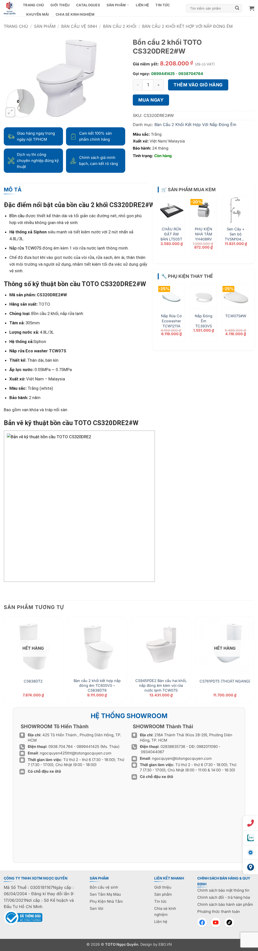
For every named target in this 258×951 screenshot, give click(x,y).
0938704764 (190, 73)
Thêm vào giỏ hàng (198, 84)
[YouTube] (215, 922)
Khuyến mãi (37, 14)
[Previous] (163, 223)
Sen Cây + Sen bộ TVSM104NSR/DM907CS (235, 234)
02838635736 (173, 746)
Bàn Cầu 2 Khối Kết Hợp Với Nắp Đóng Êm (187, 26)
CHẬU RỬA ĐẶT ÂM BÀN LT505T (171, 234)
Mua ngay (151, 100)
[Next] (243, 223)
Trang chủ (33, 5)
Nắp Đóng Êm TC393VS (203, 321)
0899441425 (163, 73)
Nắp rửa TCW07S (25, 248)
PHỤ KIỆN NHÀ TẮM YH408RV (203, 234)
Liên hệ (142, 5)
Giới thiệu (60, 5)
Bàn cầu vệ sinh (79, 26)
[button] (251, 8)
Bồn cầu (16, 215)
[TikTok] (229, 922)
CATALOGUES (88, 5)
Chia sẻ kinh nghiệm (75, 14)
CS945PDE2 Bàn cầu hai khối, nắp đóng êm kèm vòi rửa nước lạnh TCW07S (161, 685)
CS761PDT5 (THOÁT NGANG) (225, 681)
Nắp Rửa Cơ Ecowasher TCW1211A (171, 321)
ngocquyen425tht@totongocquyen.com (75, 753)
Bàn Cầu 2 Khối (119, 26)
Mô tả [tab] (13, 189)
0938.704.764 (60, 746)
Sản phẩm (116, 5)
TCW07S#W (235, 316)
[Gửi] (237, 8)
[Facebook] (202, 922)
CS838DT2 (33, 681)
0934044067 (152, 751)
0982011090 (207, 746)
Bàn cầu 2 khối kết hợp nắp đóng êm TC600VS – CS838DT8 (97, 685)
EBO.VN (165, 944)
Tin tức (162, 5)
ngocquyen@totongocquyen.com (182, 758)
